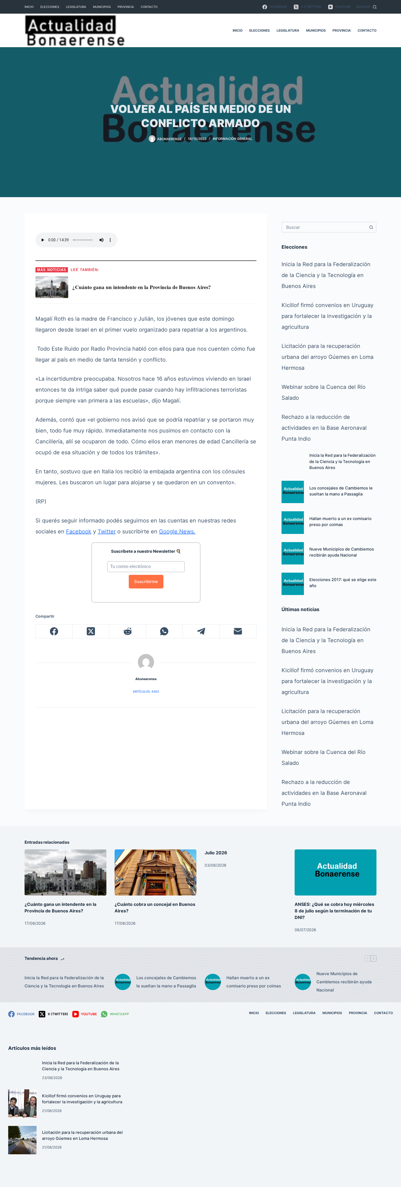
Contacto (149, 7)
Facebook (78, 531)
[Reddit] (127, 631)
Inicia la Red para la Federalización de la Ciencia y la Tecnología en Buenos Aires (326, 275)
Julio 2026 (216, 852)
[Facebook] (54, 631)
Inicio (29, 7)
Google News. (177, 531)
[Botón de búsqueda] (371, 227)
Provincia (126, 7)
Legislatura (76, 7)
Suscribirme (146, 581)
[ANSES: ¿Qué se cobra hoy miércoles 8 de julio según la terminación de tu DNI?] (335, 872)
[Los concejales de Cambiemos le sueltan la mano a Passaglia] (293, 492)
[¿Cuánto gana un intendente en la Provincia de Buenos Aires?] (65, 872)
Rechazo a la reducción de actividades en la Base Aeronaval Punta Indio (324, 428)
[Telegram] (201, 631)
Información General (232, 139)
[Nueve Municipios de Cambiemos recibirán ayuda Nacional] (293, 553)
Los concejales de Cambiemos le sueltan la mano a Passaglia (166, 981)
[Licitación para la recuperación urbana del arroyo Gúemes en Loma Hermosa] (22, 1140)
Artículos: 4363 (146, 691)
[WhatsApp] (164, 631)
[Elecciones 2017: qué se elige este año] (293, 584)
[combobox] (324, 227)
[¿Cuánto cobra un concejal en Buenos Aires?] (155, 872)
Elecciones (49, 7)
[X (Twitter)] (91, 631)
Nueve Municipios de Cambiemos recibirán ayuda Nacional (344, 982)
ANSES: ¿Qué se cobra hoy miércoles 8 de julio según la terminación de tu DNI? (334, 910)
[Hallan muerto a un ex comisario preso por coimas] (293, 522)
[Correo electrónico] (238, 631)
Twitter (107, 531)
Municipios (102, 7)
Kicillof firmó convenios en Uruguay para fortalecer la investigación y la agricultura (327, 316)
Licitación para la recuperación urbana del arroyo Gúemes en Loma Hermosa (327, 357)
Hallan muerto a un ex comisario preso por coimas (253, 981)
